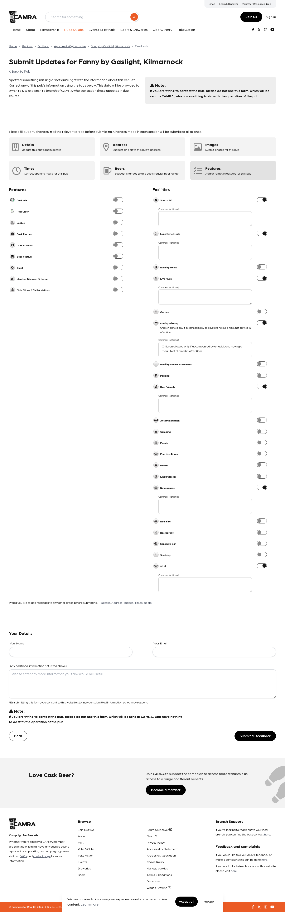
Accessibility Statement (162, 848)
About (82, 836)
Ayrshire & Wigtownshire (70, 46)
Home (13, 46)
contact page (41, 856)
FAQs (23, 856)
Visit (80, 842)
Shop (212, 3)
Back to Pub (20, 71)
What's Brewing (157, 887)
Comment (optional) (168, 209)
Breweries (84, 868)
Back (18, 736)
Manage (209, 901)
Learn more (89, 904)
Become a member (165, 790)
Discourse (153, 881)
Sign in (271, 17)
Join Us (251, 17)
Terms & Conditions (159, 874)
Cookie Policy (155, 861)
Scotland (43, 46)
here (267, 834)
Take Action (85, 855)
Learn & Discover (228, 3)
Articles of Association (161, 855)
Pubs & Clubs (86, 848)
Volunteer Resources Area (256, 3)
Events (82, 861)
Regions (27, 46)
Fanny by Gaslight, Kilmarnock (110, 46)
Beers (82, 874)
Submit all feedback (255, 736)
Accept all (186, 901)
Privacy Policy (156, 842)
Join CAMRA (86, 829)
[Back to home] (23, 17)
